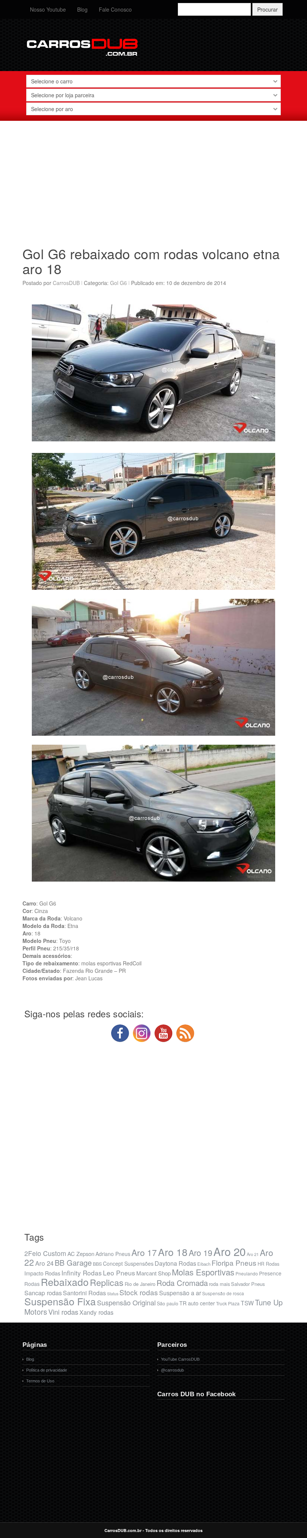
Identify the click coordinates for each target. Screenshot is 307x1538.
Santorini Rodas (84, 1293)
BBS (97, 1263)
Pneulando (246, 1273)
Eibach (203, 1264)
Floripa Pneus (234, 1262)
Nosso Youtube (48, 9)
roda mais (219, 1283)
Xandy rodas (96, 1312)
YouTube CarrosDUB (180, 1359)
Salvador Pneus (248, 1283)
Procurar (267, 9)
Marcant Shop (153, 1273)
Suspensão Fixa (60, 1301)
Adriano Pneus (112, 1253)
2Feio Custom (45, 1253)
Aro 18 (173, 1252)
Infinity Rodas (81, 1272)
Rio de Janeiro (140, 1283)
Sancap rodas (43, 1292)
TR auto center (197, 1303)
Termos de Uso (40, 1381)
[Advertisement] (153, 180)
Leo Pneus (119, 1272)
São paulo (167, 1303)
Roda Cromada (182, 1282)
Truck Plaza (228, 1303)
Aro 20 (229, 1251)
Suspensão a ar (180, 1293)
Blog (82, 9)
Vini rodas (63, 1312)
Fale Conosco (115, 9)
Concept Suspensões (128, 1263)
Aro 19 (200, 1252)
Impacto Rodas (42, 1273)
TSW (247, 1303)
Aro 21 (253, 1254)
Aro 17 (144, 1252)
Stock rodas (138, 1292)
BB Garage (73, 1262)
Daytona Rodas (175, 1263)
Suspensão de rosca (223, 1293)
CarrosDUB (66, 283)
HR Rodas (268, 1263)
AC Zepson (80, 1253)
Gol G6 (118, 283)
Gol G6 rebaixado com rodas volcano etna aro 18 (151, 261)
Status (112, 1293)
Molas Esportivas (203, 1272)
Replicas (107, 1282)
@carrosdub (172, 1370)
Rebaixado (65, 1282)
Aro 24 (44, 1263)
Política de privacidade (46, 1370)
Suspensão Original (126, 1302)
